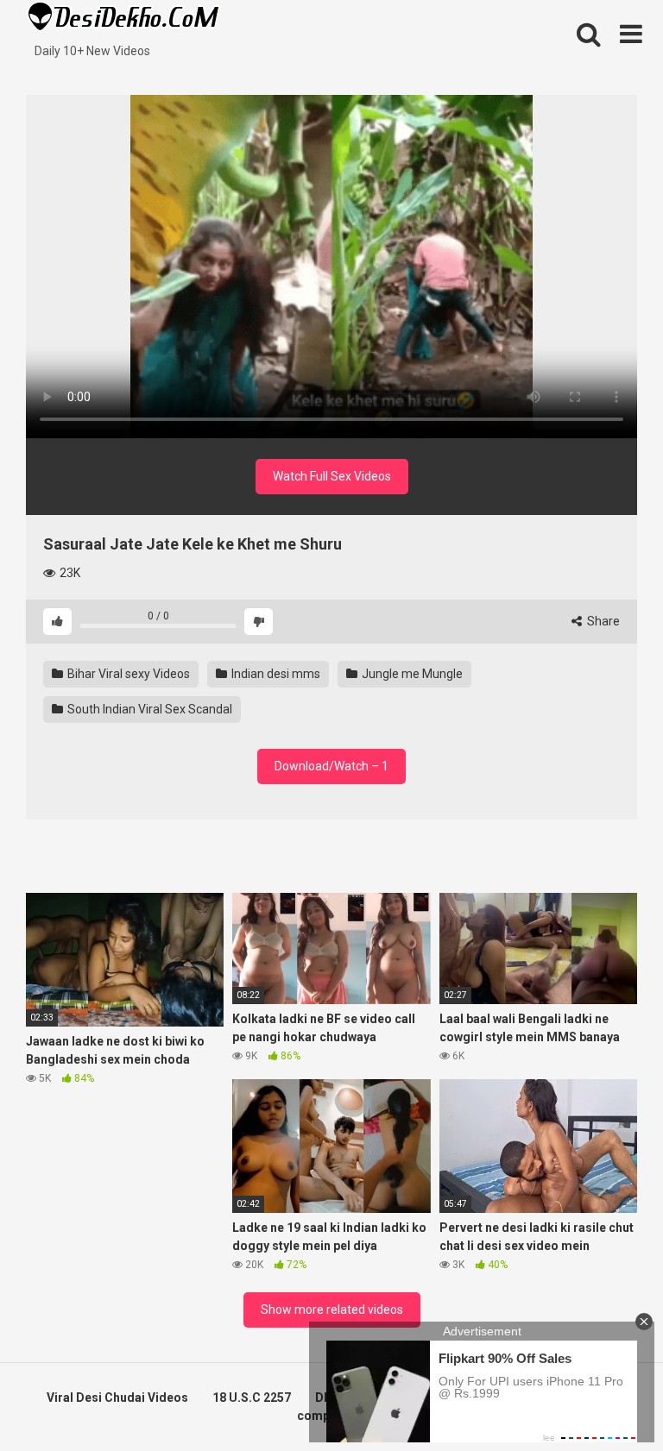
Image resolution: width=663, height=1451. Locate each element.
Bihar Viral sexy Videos (127, 674)
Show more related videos (332, 1309)
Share (602, 621)
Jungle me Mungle (411, 674)
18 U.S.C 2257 (251, 1397)
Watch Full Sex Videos (332, 476)
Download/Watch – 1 (331, 766)
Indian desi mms (274, 674)
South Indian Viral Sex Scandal (148, 709)
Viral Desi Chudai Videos (117, 1397)
